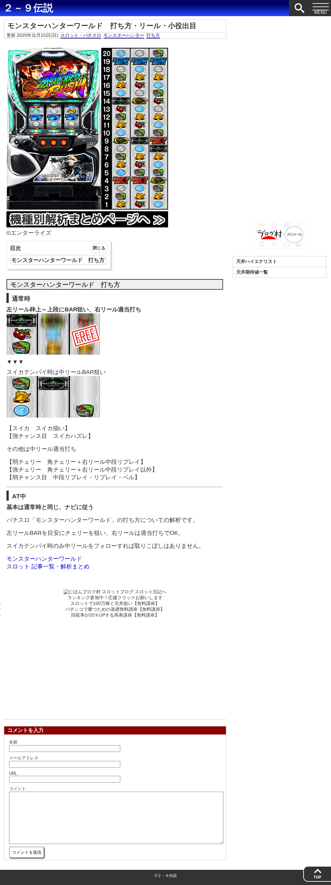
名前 (13, 742)
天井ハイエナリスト (256, 261)
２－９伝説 (28, 8)
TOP (317, 877)
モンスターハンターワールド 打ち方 (58, 260)
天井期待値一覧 (252, 272)
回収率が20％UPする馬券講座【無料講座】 (115, 615)
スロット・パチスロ (80, 35)
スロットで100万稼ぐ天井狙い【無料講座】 (115, 603)
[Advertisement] (115, 666)
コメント (17, 788)
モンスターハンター (123, 35)
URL (13, 773)
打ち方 (153, 35)
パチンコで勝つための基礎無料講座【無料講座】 (115, 609)
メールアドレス (23, 757)
